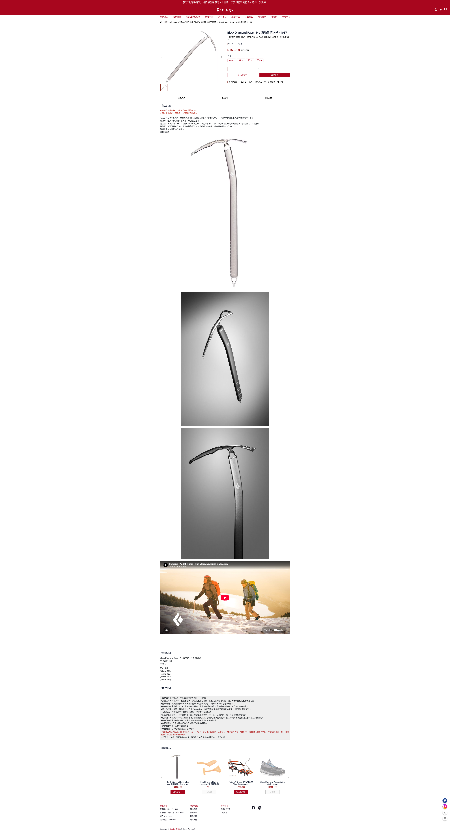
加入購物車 (242, 75)
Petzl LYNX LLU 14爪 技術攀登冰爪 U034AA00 (241, 783)
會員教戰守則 (226, 809)
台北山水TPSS (174, 829)
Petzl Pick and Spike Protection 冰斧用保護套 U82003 (209, 783)
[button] (221, 57)
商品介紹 (181, 98)
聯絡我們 (193, 820)
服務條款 (193, 813)
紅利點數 (224, 813)
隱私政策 (193, 816)
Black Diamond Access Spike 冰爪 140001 (272, 783)
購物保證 (193, 809)
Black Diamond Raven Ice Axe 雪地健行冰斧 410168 (178, 783)
